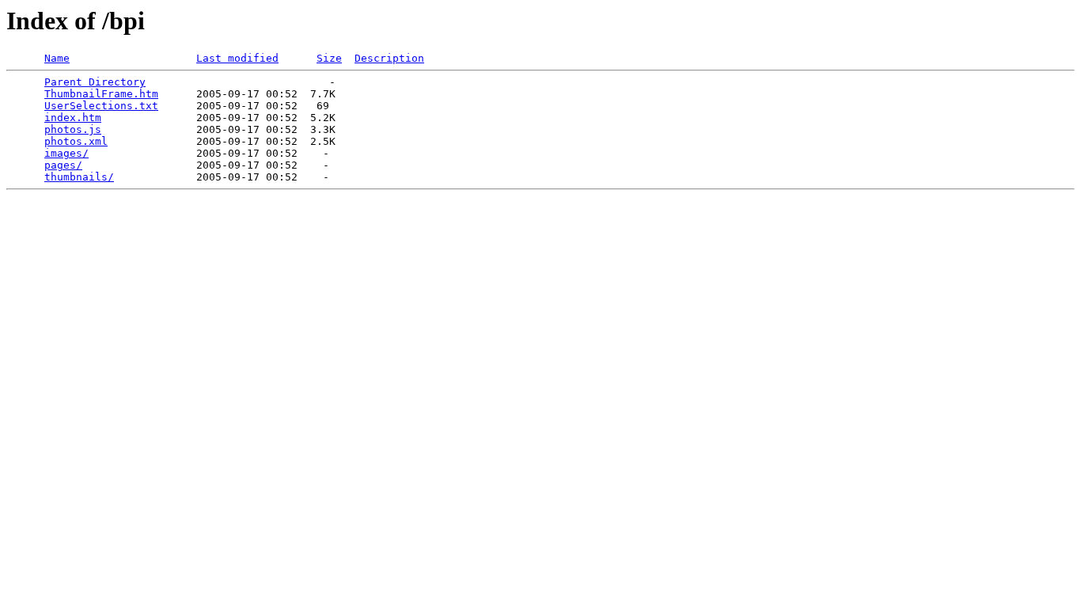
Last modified (237, 58)
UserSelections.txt (101, 106)
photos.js (72, 129)
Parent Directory (95, 82)
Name (57, 58)
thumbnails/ (79, 177)
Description (389, 58)
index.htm (72, 118)
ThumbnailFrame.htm (101, 94)
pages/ (63, 165)
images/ (66, 153)
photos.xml (76, 141)
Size (329, 58)
